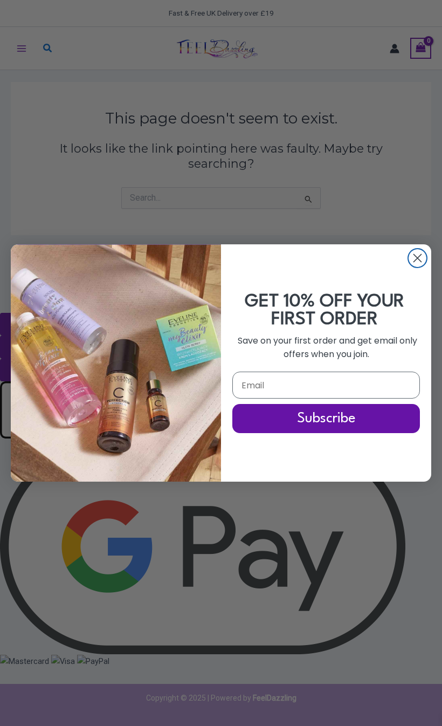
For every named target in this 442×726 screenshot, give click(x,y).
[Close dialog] (417, 258)
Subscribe (326, 419)
